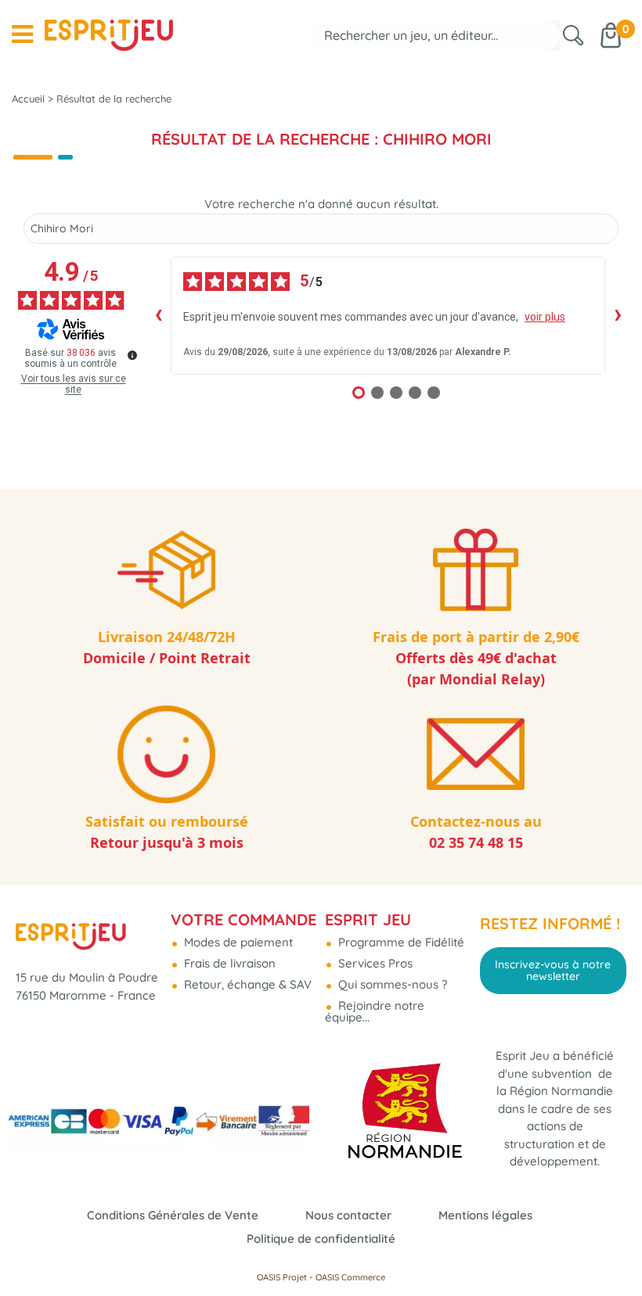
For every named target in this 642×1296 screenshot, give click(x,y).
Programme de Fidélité (399, 942)
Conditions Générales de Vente (172, 1215)
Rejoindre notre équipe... (374, 1011)
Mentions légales (485, 1215)
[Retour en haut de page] (610, 1249)
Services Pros (374, 963)
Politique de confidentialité (321, 1238)
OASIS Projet (282, 1277)
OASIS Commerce (350, 1277)
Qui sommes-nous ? (391, 984)
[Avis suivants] (618, 315)
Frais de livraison (228, 963)
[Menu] (22, 34)
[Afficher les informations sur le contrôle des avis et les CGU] (132, 355)
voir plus (545, 317)
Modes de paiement (237, 942)
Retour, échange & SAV (246, 984)
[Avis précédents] (158, 315)
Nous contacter (348, 1215)
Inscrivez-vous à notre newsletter (553, 969)
